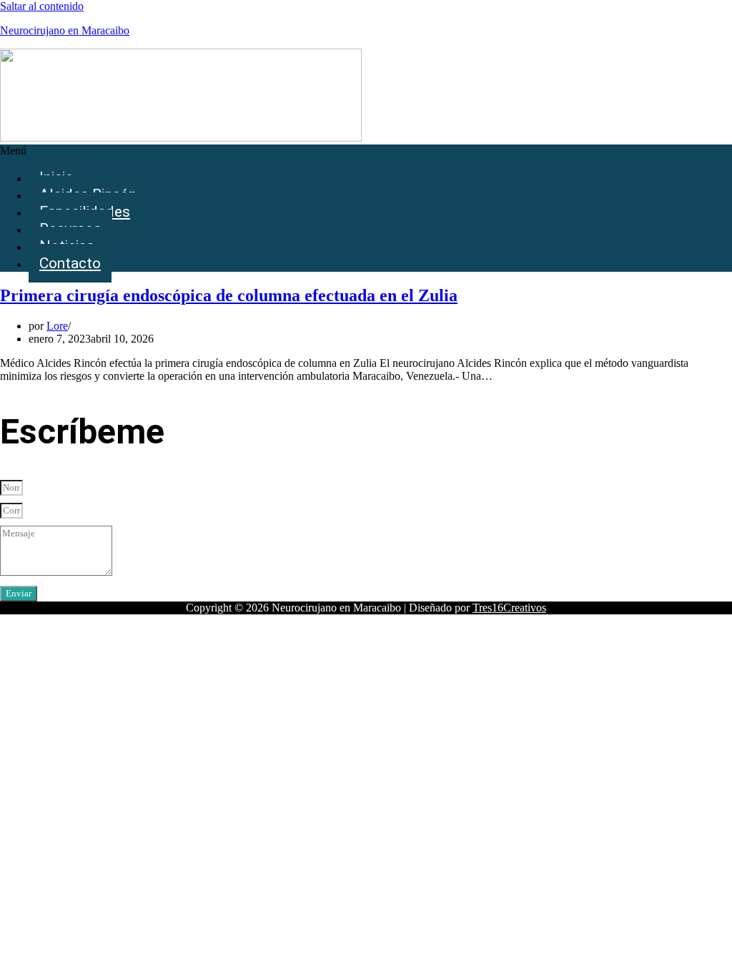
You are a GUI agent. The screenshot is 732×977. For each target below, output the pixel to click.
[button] (366, 150)
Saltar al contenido (42, 6)
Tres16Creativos (509, 608)
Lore (57, 326)
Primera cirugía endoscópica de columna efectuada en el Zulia (229, 295)
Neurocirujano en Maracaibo (64, 30)
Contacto (70, 263)
